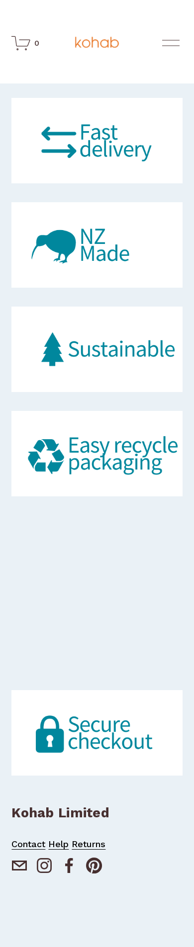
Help (58, 844)
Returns (88, 844)
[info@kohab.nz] (19, 865)
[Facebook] (69, 865)
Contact (28, 844)
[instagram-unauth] (44, 865)
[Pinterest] (94, 865)
